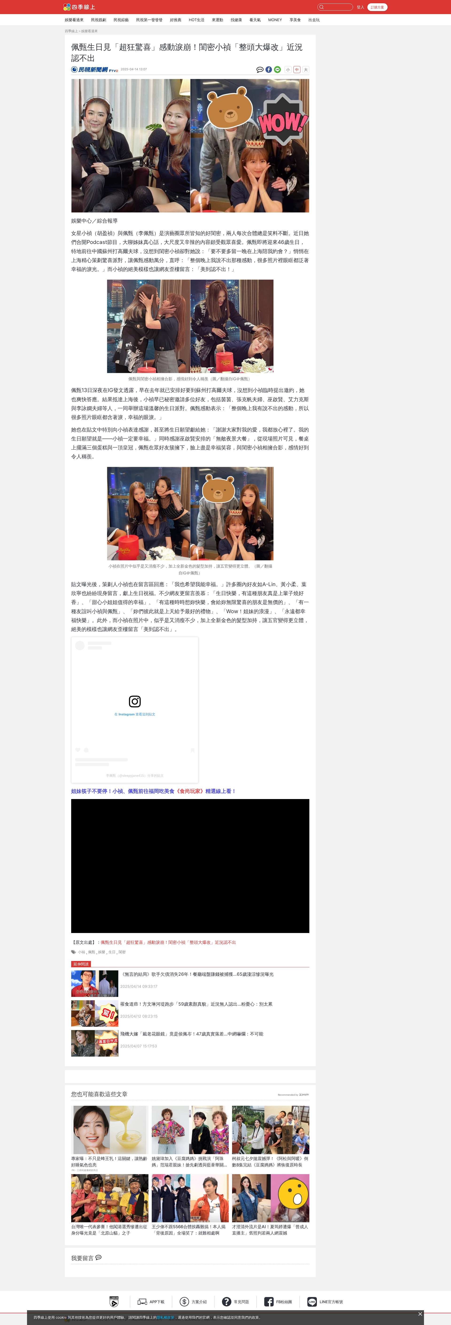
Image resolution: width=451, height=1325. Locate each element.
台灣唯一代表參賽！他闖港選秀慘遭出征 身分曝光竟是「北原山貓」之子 (109, 1229)
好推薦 (175, 19)
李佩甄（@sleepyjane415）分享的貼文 (135, 775)
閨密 (122, 952)
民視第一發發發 (149, 19)
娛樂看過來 (74, 19)
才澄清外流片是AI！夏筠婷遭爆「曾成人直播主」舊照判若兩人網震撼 (270, 1229)
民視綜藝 (121, 19)
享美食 (295, 19)
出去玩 (314, 19)
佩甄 (91, 952)
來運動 (217, 19)
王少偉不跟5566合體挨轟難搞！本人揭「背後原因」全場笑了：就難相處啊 (189, 1229)
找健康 (236, 19)
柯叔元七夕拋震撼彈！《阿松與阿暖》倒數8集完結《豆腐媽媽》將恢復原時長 (270, 1161)
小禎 (81, 952)
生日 (112, 952)
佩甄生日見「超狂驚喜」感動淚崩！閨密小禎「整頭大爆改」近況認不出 (168, 942)
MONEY (275, 19)
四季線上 (71, 31)
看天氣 (255, 19)
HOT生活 (196, 19)
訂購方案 (377, 7)
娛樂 (101, 952)
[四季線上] (79, 7)
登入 (360, 7)
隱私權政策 (165, 1317)
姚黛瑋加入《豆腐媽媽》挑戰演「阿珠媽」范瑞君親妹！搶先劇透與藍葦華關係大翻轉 (190, 1164)
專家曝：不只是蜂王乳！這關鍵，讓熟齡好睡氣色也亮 (109, 1161)
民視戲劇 (98, 19)
